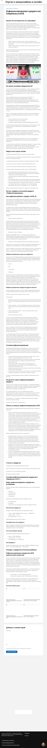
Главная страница (9, 8)
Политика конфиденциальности (8, 742)
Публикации (27, 733)
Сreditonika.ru (3, 733)
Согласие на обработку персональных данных (10, 745)
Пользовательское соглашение (8, 740)
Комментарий (8, 630)
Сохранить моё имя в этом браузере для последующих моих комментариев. (18, 648)
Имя (6, 644)
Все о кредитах (15, 8)
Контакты (26, 735)
